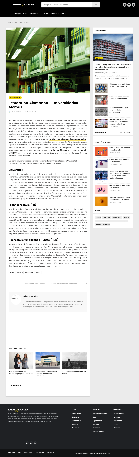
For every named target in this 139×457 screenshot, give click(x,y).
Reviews (45, 14)
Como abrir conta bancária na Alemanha (119, 160)
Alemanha (20, 272)
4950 (12, 369)
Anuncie (75, 424)
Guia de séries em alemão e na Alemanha (119, 148)
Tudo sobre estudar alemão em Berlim (74, 372)
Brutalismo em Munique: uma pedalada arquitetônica (118, 110)
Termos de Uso (28, 453)
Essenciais (55, 14)
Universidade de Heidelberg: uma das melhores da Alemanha (46, 373)
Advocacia (117, 221)
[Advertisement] (48, 330)
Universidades (29, 272)
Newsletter (75, 417)
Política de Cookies (14, 453)
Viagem (117, 417)
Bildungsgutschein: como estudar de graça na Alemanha (20, 372)
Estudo (64, 14)
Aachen (98, 217)
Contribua (75, 428)
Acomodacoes (116, 217)
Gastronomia (119, 414)
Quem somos (76, 414)
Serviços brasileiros (100, 414)
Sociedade (99, 58)
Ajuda (125, 221)
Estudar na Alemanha (101, 431)
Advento (109, 221)
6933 (66, 369)
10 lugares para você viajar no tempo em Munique (119, 85)
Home (10, 22)
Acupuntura (100, 221)
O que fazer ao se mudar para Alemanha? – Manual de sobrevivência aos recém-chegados (119, 174)
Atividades (118, 421)
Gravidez (117, 428)
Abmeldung (106, 217)
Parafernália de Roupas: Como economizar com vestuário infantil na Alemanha (118, 123)
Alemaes (98, 224)
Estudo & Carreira (24, 22)
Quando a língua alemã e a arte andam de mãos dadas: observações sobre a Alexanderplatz (113, 67)
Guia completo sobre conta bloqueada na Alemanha (119, 198)
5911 (39, 369)
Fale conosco (76, 421)
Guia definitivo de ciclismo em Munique (119, 186)
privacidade (40, 453)
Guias (116, 424)
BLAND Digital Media (100, 454)
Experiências (34, 14)
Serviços (17, 14)
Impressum (50, 453)
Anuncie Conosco (125, 132)
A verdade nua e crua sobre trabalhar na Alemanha (120, 97)
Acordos (126, 217)
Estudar (12, 272)
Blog (25, 14)
